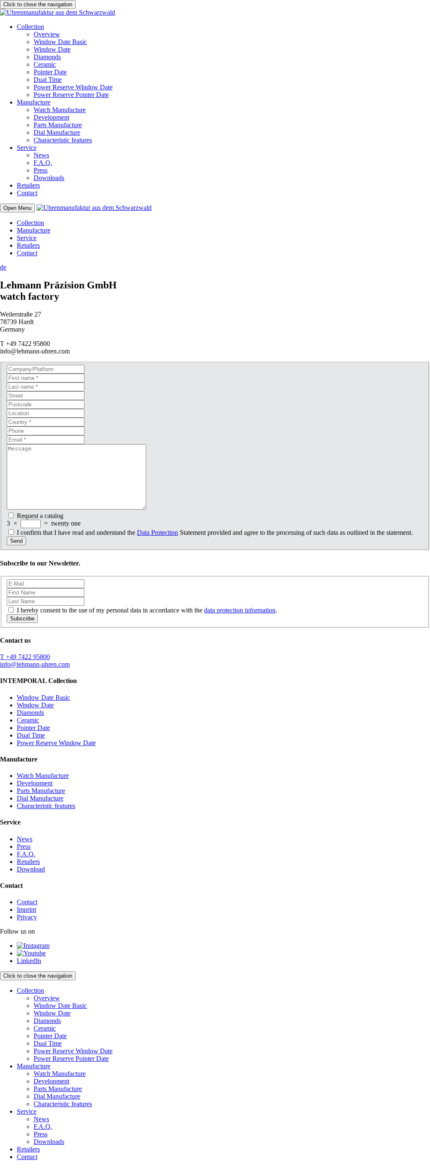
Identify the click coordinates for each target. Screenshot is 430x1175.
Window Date (52, 49)
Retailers (28, 185)
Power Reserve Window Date (73, 87)
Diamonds (47, 56)
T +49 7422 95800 (25, 656)
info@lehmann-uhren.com (35, 664)
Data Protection (157, 532)
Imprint (26, 909)
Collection (30, 26)
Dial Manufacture (57, 132)
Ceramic (45, 64)
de (3, 267)
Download (31, 869)
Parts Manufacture (58, 124)
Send (16, 541)
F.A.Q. (43, 162)
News (41, 155)
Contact (27, 192)
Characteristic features (63, 140)
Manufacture (33, 102)
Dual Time (48, 79)
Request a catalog (40, 515)
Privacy (27, 917)
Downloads (49, 177)
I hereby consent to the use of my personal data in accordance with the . (147, 610)
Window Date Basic (60, 41)
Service (27, 147)
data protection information (239, 610)
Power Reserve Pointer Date (71, 94)
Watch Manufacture (60, 109)
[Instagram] (33, 945)
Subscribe (22, 618)
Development (51, 117)
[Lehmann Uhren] (57, 12)
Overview (47, 34)
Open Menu (17, 208)
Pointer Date (50, 72)
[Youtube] (31, 953)
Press (40, 170)
